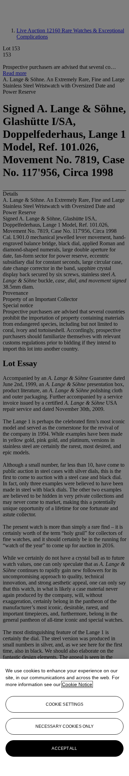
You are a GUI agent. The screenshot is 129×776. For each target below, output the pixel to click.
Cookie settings (65, 704)
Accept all (64, 748)
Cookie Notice (77, 684)
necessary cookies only (64, 726)
